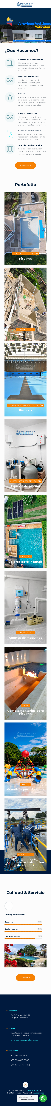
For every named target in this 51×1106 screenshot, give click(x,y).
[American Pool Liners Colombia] (25, 4)
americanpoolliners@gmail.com (25, 1040)
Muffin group (32, 1090)
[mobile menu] (47, 4)
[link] (25, 955)
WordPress (39, 1093)
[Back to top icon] (25, 1085)
